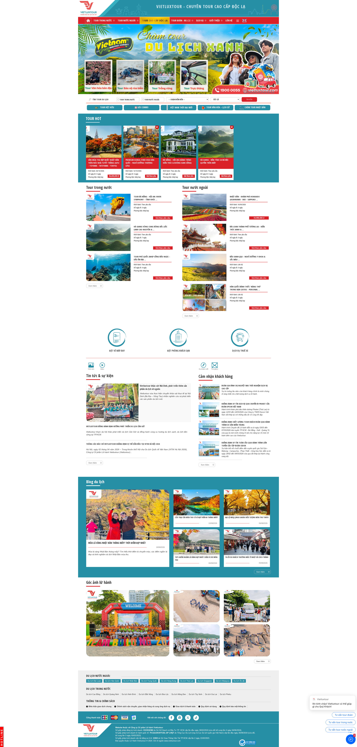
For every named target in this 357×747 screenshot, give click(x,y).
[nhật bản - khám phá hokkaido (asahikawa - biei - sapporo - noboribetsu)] (204, 207)
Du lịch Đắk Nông (146, 694)
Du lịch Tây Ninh (195, 694)
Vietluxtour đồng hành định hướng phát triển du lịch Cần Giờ (115, 426)
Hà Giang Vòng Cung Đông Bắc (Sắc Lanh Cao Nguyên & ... (150, 228)
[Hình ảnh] (91, 365)
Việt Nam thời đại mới (181, 107)
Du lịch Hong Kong (168, 681)
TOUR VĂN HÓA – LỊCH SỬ (218, 107)
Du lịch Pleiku (225, 694)
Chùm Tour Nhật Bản (255, 107)
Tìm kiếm (249, 99)
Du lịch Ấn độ (239, 681)
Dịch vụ (199, 20)
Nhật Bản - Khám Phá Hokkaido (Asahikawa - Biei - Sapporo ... (245, 198)
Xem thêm (92, 286)
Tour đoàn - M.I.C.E (180, 20)
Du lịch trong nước (98, 689)
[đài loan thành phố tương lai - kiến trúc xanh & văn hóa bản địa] (204, 237)
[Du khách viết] (203, 365)
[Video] (102, 365)
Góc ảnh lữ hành (98, 582)
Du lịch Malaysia (222, 681)
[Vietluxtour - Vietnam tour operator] (244, 20)
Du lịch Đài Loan (94, 681)
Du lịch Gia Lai (211, 694)
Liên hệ (228, 20)
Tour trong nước (103, 20)
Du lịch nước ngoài (98, 676)
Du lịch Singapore (205, 681)
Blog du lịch (95, 481)
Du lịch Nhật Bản (130, 681)
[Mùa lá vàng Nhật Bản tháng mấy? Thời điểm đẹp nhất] (127, 514)
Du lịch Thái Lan (186, 681)
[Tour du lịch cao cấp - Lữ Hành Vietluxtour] (88, 20)
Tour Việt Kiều (107, 107)
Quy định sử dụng (209, 706)
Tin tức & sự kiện (99, 375)
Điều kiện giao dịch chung (100, 706)
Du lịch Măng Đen (179, 694)
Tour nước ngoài (127, 20)
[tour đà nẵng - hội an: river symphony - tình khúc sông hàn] (108, 207)
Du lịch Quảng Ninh (111, 694)
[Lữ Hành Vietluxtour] (92, 8)
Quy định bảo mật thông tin (234, 706)
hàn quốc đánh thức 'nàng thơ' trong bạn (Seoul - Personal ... (245, 288)
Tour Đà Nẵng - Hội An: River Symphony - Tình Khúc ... (147, 198)
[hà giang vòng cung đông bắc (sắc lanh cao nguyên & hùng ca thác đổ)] (108, 237)
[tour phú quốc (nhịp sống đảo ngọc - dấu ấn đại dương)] (108, 267)
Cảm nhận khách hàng (216, 376)
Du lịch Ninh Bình (129, 694)
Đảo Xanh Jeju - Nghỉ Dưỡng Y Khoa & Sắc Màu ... (247, 258)
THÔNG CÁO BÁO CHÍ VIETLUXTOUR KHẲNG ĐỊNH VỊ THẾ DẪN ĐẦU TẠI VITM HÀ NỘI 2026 (123, 443)
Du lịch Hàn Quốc (112, 681)
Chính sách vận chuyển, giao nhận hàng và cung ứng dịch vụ (143, 706)
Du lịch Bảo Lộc (162, 694)
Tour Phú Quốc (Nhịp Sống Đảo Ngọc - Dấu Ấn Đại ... (152, 258)
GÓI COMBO (143, 107)
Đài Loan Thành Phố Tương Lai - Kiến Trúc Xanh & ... (247, 228)
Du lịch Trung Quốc (149, 681)
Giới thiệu (214, 20)
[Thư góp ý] (214, 365)
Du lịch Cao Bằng (93, 694)
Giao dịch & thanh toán (186, 706)
